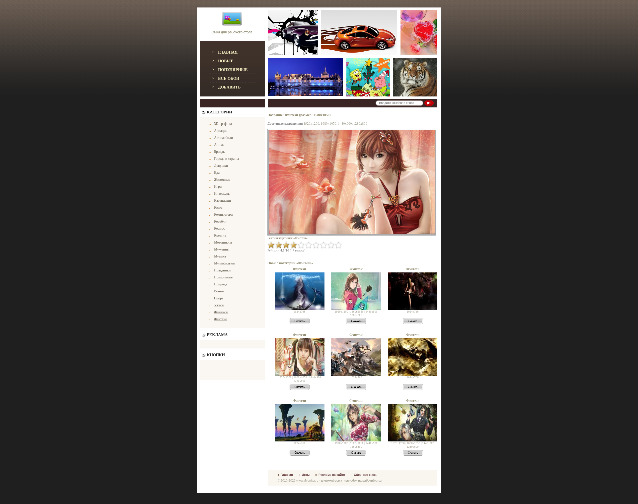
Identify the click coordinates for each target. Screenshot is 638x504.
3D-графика (223, 124)
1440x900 (345, 123)
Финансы (221, 312)
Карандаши (222, 200)
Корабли (220, 221)
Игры (218, 186)
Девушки (221, 166)
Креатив (220, 235)
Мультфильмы (224, 263)
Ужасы (219, 305)
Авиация (220, 131)
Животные (222, 179)
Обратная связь (365, 475)
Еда (217, 172)
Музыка (220, 256)
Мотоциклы (223, 242)
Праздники (222, 270)
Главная (228, 52)
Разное (219, 291)
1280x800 (360, 123)
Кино (218, 207)
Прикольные (223, 277)
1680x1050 (328, 123)
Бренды (219, 152)
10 (338, 245)
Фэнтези (220, 319)
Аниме (219, 145)
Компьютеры (223, 214)
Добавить (229, 87)
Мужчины (221, 249)
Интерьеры (222, 193)
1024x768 (300, 311)
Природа (220, 284)
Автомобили (223, 138)
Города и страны (226, 159)
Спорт (218, 298)
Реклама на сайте (332, 475)
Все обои (228, 78)
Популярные (233, 70)
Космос (219, 228)
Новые (226, 61)
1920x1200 (311, 123)
